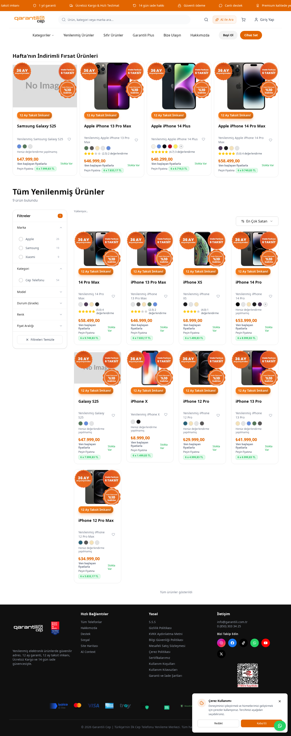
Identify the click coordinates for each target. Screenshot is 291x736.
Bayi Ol (228, 35)
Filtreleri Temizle (42, 340)
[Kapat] (279, 701)
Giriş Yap (267, 19)
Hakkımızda (199, 35)
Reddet (218, 723)
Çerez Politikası (159, 652)
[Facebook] (232, 643)
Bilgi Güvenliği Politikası (166, 640)
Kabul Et (262, 723)
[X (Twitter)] (221, 654)
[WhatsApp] (254, 643)
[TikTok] (243, 643)
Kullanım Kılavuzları (163, 670)
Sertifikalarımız (159, 658)
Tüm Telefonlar (91, 622)
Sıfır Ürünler (113, 35)
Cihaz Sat (251, 35)
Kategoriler (42, 35)
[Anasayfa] (29, 19)
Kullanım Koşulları (162, 664)
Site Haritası (89, 646)
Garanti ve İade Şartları (165, 676)
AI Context (88, 652)
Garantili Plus (143, 35)
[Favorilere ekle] (69, 139)
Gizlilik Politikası (160, 628)
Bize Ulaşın (172, 35)
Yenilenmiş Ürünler (78, 35)
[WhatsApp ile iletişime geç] (280, 726)
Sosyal (85, 640)
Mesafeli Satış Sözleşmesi (167, 646)
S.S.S (152, 622)
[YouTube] (265, 643)
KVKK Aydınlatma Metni (166, 634)
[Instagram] (221, 643)
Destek (85, 634)
